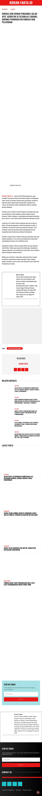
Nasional (7, 581)
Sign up (21, 699)
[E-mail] (5, 302)
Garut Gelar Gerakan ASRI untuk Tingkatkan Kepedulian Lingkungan (20, 549)
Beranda (5, 9)
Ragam (13, 9)
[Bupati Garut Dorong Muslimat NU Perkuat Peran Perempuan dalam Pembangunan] (7, 411)
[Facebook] (8, 302)
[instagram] (16, 302)
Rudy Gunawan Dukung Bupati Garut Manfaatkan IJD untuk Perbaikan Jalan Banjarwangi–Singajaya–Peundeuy (27, 401)
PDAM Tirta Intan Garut (14, 348)
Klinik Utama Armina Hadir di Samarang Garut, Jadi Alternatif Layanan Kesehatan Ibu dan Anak (21, 514)
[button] (39, 2)
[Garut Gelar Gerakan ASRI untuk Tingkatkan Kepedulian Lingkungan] (21, 531)
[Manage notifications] (38, 792)
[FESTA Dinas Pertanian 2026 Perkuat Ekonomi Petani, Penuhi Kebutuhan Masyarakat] (7, 423)
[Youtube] (13, 302)
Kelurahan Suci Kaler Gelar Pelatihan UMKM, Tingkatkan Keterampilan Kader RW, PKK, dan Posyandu (27, 435)
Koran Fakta (23, 363)
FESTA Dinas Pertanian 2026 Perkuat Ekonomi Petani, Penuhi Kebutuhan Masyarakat (26, 424)
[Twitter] (11, 302)
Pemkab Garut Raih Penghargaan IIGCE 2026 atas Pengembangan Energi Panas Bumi (19, 584)
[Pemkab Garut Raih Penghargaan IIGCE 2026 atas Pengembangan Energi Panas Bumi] (21, 566)
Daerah (6, 511)
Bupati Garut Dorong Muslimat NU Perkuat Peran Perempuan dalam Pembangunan (26, 412)
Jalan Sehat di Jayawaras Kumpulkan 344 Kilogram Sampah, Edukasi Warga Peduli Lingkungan (27, 389)
